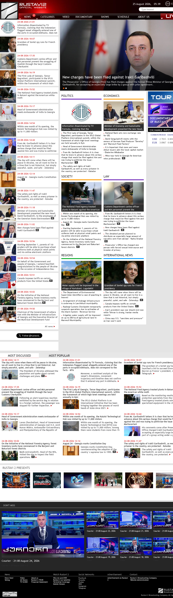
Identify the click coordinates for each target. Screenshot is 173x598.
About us (34, 578)
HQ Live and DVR (60, 578)
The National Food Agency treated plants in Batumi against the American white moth (81, 209)
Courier (5, 565)
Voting (7, 580)
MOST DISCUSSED (19, 355)
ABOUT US (143, 16)
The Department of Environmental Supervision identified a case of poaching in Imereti (81, 295)
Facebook (82, 578)
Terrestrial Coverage (61, 582)
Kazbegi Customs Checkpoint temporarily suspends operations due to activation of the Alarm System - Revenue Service (81, 309)
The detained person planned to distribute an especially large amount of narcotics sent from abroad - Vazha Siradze (123, 236)
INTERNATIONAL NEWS (118, 254)
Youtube (82, 580)
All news (49, 326)
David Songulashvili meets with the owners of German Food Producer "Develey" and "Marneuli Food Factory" (124, 141)
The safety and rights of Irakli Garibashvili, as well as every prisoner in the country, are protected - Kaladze (80, 168)
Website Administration (139, 580)
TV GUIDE (24, 582)
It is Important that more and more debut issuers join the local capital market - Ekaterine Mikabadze (123, 150)
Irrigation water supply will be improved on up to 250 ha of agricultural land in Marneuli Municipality (81, 317)
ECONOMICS (111, 95)
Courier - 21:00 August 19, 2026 (101, 557)
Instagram (82, 586)
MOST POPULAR (59, 355)
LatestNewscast (166, 108)
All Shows (24, 580)
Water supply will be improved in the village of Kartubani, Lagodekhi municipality (80, 288)
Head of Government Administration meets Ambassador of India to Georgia (78, 147)
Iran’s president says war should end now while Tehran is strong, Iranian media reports (124, 312)
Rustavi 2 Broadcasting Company (143, 578)
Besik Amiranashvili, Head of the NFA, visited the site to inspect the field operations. (38, 454)
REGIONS (67, 254)
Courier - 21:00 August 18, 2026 (134, 557)
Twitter (81, 582)
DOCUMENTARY (84, 16)
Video (22, 578)
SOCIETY (67, 176)
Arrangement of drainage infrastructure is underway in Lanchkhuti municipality (80, 302)
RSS (80, 584)
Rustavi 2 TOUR (37, 580)
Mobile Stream (59, 584)
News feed (9, 578)
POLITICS (67, 95)
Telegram (82, 588)
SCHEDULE (123, 16)
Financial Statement (39, 582)
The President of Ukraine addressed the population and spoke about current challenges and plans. (39, 373)
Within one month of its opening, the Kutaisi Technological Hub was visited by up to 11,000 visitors (80, 216)
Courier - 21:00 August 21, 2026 (134, 531)
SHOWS (105, 16)
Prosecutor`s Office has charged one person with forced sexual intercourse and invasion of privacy (123, 247)
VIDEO (66, 16)
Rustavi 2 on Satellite (61, 580)
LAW (106, 176)
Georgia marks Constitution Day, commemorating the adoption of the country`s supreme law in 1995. (99, 449)
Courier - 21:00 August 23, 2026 (101, 531)
